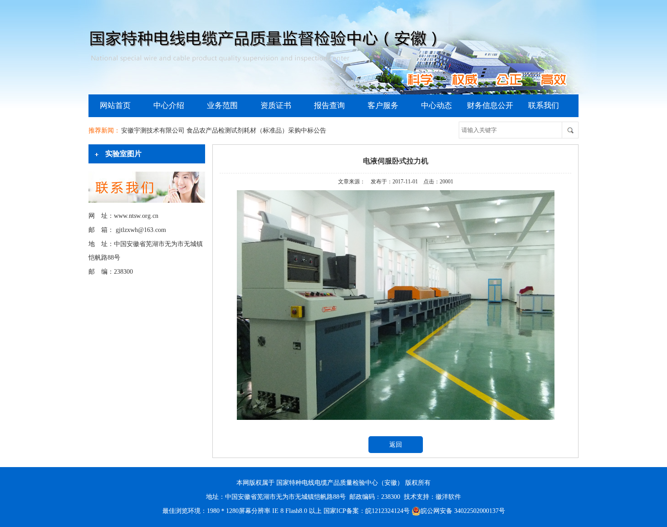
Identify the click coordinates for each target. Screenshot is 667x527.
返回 (395, 444)
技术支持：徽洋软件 (432, 496)
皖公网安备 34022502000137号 (463, 510)
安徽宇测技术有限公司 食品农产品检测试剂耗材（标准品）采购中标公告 (223, 130)
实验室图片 (123, 154)
